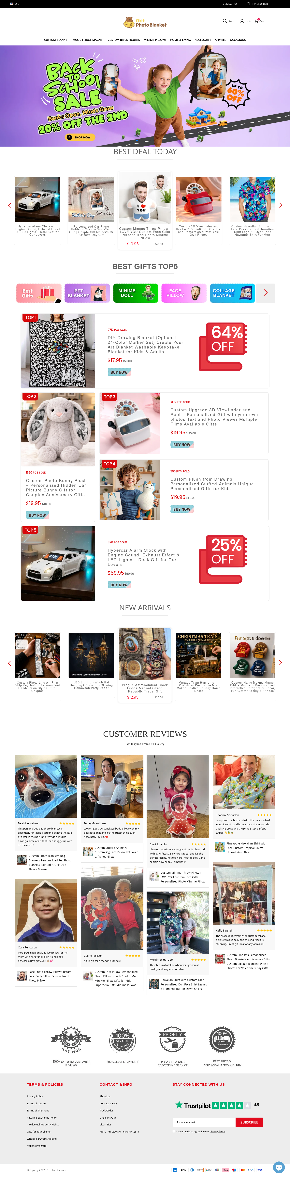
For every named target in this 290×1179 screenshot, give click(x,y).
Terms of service (36, 1103)
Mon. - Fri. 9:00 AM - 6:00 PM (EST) (119, 1131)
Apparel (220, 40)
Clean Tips (105, 1124)
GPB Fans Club (108, 1117)
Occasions (238, 40)
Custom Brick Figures (124, 40)
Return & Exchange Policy (42, 1117)
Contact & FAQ (108, 1103)
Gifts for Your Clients (39, 1131)
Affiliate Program (37, 1145)
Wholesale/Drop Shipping (42, 1138)
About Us (105, 1096)
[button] (137, 140)
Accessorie (203, 40)
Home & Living (180, 40)
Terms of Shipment (38, 1110)
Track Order (260, 4)
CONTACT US (230, 4)
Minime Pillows (155, 40)
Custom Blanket (56, 40)
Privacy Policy (35, 1096)
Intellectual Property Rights (43, 1124)
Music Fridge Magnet (88, 40)
